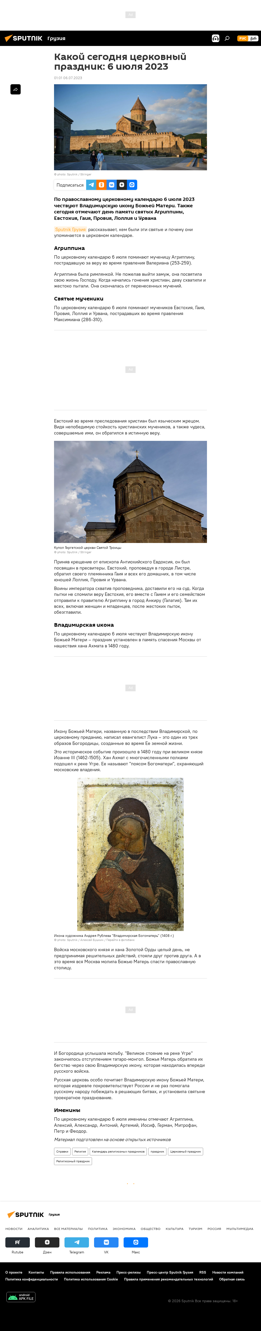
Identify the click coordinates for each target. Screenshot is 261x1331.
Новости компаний (227, 1272)
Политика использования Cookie (91, 1279)
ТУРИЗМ (195, 1228)
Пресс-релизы (128, 1272)
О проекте (13, 1272)
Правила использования (70, 1272)
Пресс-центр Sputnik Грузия (170, 1272)
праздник (157, 1151)
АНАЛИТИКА (38, 1228)
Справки (62, 1151)
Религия (80, 1151)
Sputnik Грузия (70, 229)
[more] (15, 89)
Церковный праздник (185, 1151)
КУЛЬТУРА (175, 1228)
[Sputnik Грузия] (25, 42)
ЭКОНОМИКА (124, 1228)
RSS (202, 1272)
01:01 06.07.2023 (68, 78)
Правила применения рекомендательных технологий (168, 1279)
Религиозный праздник (73, 1161)
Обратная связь (232, 1279)
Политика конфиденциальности (31, 1279)
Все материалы (68, 1228)
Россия (214, 1228)
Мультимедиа (239, 1228)
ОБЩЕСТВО (151, 1228)
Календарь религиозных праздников (118, 1151)
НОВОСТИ (13, 1228)
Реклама (103, 1272)
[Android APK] (21, 1297)
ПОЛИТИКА (98, 1228)
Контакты (36, 1272)
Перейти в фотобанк (120, 940)
